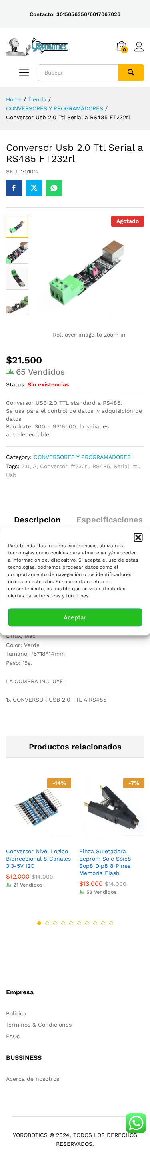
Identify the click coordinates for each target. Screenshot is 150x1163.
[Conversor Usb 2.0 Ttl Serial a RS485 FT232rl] (14, 188)
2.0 (25, 466)
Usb (11, 475)
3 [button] (55, 923)
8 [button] (95, 923)
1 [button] (39, 923)
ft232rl (80, 466)
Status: (16, 384)
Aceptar (75, 617)
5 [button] (71, 923)
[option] (38, 838)
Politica (16, 1013)
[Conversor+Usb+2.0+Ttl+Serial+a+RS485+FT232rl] (34, 188)
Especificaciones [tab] (109, 520)
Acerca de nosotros (32, 1079)
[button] (138, 537)
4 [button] (63, 923)
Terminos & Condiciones (39, 1024)
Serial (121, 466)
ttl (136, 466)
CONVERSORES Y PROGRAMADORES (82, 457)
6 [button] (79, 923)
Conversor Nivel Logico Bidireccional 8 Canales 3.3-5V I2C (38, 858)
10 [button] (111, 923)
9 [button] (103, 923)
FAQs (13, 1036)
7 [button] (87, 923)
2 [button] (47, 923)
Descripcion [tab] (37, 520)
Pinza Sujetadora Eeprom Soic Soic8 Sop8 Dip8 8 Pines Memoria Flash (105, 862)
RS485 (101, 466)
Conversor (53, 466)
